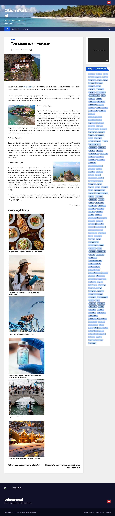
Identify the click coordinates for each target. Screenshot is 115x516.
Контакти (108, 512)
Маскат (91, 214)
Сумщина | (92, 291)
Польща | (92, 254)
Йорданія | (92, 159)
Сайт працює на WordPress (12, 512)
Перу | (99, 248)
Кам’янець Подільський (96, 165)
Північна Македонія (95, 272)
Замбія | (92, 156)
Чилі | (96, 328)
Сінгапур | (100, 291)
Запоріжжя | (100, 156)
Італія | (98, 86)
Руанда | (105, 272)
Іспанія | (92, 86)
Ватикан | (99, 126)
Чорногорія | (104, 328)
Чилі (91, 328)
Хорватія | (103, 318)
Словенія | (102, 285)
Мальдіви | (100, 208)
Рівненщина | (100, 276)
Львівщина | (99, 196)
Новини (15, 29)
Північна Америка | (94, 269)
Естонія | (99, 150)
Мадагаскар (102, 205)
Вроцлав (103, 129)
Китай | (101, 178)
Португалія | (100, 254)
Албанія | (92, 98)
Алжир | (99, 98)
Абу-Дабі (92, 89)
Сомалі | (92, 288)
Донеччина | (102, 147)
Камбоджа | (92, 162)
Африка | (101, 104)
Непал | (92, 227)
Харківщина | (101, 312)
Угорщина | (101, 303)
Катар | (91, 175)
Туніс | (97, 300)
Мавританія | (93, 205)
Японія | (99, 337)
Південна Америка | (95, 263)
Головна (85, 512)
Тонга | (91, 300)
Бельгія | (105, 107)
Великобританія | (94, 129)
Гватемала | (98, 138)
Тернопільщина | (102, 297)
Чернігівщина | (93, 324)
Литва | (91, 196)
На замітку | (93, 224)
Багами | (92, 107)
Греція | (92, 141)
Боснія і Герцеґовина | (95, 116)
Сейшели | (92, 282)
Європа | (92, 74)
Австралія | (100, 89)
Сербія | (100, 282)
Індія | (99, 80)
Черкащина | (93, 321)
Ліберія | (101, 199)
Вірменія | (101, 132)
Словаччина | (93, 285)
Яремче (92, 340)
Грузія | (98, 141)
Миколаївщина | (94, 217)
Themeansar (32, 512)
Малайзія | (92, 208)
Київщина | (92, 184)
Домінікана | (93, 147)
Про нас (92, 512)
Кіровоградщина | (99, 190)
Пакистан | (92, 248)
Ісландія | (99, 83)
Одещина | (98, 236)
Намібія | (101, 224)
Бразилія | (92, 120)
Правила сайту (100, 512)
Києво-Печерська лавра (96, 181)
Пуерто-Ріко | (93, 257)
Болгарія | (102, 110)
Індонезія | (92, 80)
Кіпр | (91, 190)
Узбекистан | (93, 306)
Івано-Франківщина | (95, 77)
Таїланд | (100, 294)
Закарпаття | (104, 153)
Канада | (92, 168)
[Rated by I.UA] (8, 488)
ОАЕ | (91, 236)
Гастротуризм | (99, 135)
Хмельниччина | (94, 318)
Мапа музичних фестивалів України (25, 465)
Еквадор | (92, 150)
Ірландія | (92, 83)
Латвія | (92, 193)
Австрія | (92, 92)
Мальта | (92, 211)
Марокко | (99, 211)
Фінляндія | (92, 312)
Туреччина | (93, 303)
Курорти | (104, 187)
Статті (25, 29)
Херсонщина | (93, 315)
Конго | (99, 184)
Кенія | (98, 175)
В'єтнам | (92, 126)
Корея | (91, 187)
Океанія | (92, 239)
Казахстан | (101, 159)
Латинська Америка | (101, 193)
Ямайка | (92, 337)
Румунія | (92, 276)
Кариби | (92, 172)
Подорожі (92, 251)
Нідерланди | (93, 233)
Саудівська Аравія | (100, 279)
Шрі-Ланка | (102, 334)
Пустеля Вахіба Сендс (95, 260)
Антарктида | (101, 101)
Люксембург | (93, 199)
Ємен (105, 74)
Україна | (101, 306)
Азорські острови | (94, 95)
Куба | (97, 187)
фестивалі (99, 340)
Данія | (105, 141)
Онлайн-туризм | (94, 242)
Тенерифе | (92, 297)
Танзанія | (92, 294)
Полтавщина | (101, 251)
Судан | (99, 288)
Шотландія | (93, 334)
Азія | (103, 95)
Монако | (92, 220)
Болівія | (92, 113)
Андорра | (92, 101)
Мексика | (98, 214)
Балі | (98, 107)
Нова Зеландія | (100, 227)
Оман (98, 239)
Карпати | (99, 172)
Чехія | (101, 324)
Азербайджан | (101, 92)
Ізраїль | (105, 77)
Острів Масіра (93, 245)
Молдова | (103, 217)
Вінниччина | (93, 132)
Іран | (105, 80)
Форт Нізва (92, 309)
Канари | (99, 168)
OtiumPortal (13, 500)
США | (91, 279)
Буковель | (92, 123)
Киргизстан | (93, 178)
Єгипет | (99, 74)
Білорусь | (100, 123)
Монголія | (99, 220)
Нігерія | (100, 230)
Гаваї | (91, 135)
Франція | (100, 309)
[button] (109, 29)
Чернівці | (101, 321)
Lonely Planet (27, 87)
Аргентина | (93, 104)
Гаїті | (91, 138)
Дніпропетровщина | (95, 144)
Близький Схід (93, 110)
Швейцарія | (93, 331)
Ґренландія (93, 343)
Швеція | (101, 331)
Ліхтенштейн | (99, 202)
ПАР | (101, 245)
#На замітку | (27, 50)
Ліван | (91, 202)
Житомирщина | (94, 153)
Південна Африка (94, 266)
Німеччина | (102, 233)
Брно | (99, 120)
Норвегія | (92, 230)
